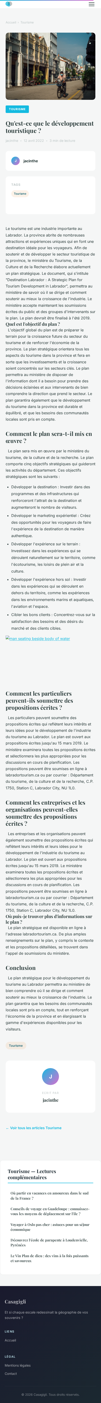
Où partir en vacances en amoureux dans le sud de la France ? (50, 1195)
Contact (11, 1374)
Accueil (11, 22)
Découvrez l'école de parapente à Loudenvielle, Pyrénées (49, 1242)
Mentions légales (18, 1365)
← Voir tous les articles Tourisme (34, 1128)
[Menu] (91, 4)
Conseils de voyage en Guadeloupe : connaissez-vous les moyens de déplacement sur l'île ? (50, 1211)
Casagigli (15, 1301)
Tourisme (27, 22)
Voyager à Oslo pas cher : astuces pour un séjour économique (50, 1227)
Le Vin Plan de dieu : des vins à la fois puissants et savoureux (50, 1258)
